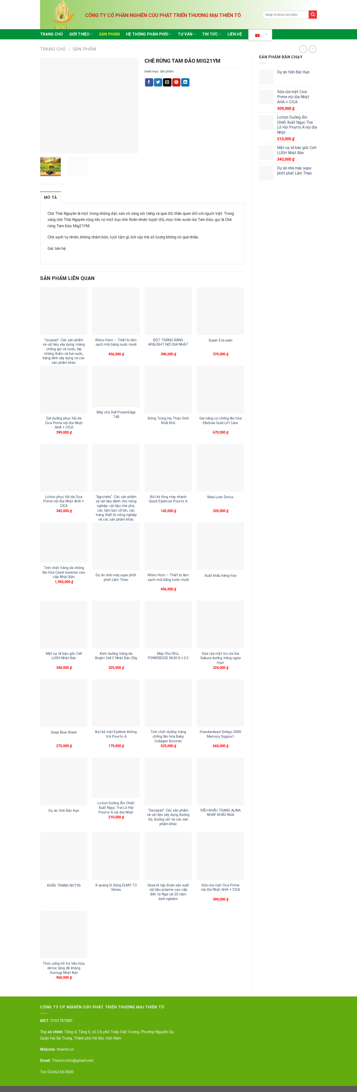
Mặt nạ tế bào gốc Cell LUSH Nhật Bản (64, 656)
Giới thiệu (79, 34)
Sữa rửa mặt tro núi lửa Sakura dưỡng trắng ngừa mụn (220, 658)
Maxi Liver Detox (220, 497)
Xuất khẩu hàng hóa (220, 576)
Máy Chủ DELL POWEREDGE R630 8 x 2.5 (168, 656)
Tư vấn (185, 34)
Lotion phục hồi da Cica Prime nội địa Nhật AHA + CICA (63, 501)
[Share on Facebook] (149, 82)
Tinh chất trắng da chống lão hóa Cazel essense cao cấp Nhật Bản (63, 572)
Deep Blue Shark (64, 732)
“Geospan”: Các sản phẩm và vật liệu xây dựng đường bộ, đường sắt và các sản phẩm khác (168, 817)
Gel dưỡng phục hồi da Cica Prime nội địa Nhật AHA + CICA (64, 422)
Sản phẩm (109, 34)
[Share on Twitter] (158, 82)
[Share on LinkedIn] (185, 82)
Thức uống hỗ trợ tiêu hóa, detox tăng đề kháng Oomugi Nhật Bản (63, 968)
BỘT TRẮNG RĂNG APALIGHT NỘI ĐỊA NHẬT (168, 342)
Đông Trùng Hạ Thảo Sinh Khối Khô (168, 420)
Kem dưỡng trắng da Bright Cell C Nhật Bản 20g (116, 656)
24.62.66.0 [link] (58, 1072)
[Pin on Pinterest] (176, 82)
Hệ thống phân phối (147, 34)
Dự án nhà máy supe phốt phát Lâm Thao (116, 577)
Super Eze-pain (220, 340)
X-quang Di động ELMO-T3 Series (116, 887)
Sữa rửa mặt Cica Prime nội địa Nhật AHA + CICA (220, 887)
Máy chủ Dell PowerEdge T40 (116, 414)
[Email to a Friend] (167, 82)
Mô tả (50, 197)
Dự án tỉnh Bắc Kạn (64, 811)
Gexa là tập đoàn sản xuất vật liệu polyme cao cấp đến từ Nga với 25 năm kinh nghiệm (168, 892)
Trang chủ (51, 34)
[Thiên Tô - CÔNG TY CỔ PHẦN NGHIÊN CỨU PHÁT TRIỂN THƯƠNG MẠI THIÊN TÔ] (64, 14)
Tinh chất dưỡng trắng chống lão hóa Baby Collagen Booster (168, 736)
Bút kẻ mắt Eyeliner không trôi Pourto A (116, 734)
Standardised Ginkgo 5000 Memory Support (220, 734)
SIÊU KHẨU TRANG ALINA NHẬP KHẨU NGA (220, 812)
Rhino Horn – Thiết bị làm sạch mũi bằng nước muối (115, 342)
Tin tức (210, 34)
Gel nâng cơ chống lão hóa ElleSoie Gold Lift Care (220, 420)
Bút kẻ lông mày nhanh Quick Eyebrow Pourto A (168, 499)
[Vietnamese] (259, 35)
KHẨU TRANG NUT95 (64, 885)
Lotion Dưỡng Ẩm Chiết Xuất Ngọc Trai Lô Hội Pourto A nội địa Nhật (116, 807)
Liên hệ (235, 34)
